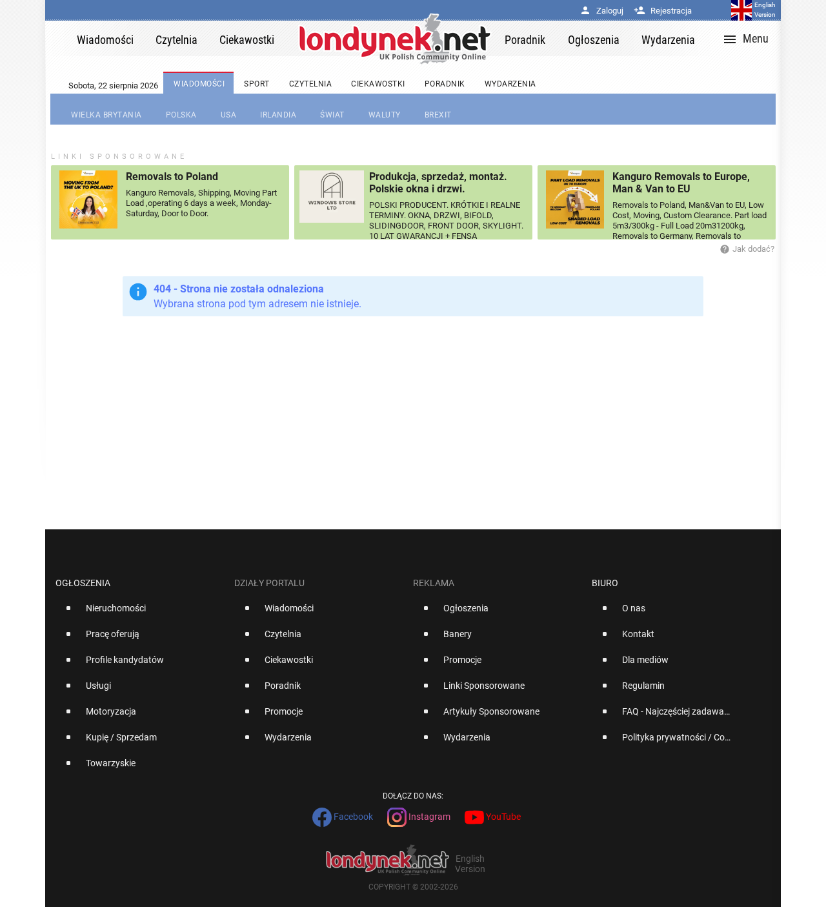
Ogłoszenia (82, 583)
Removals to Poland (172, 176)
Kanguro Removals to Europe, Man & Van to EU (681, 182)
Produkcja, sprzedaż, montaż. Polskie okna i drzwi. (438, 182)
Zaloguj (601, 10)
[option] (139, 613)
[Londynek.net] (395, 38)
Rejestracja (663, 10)
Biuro (605, 583)
